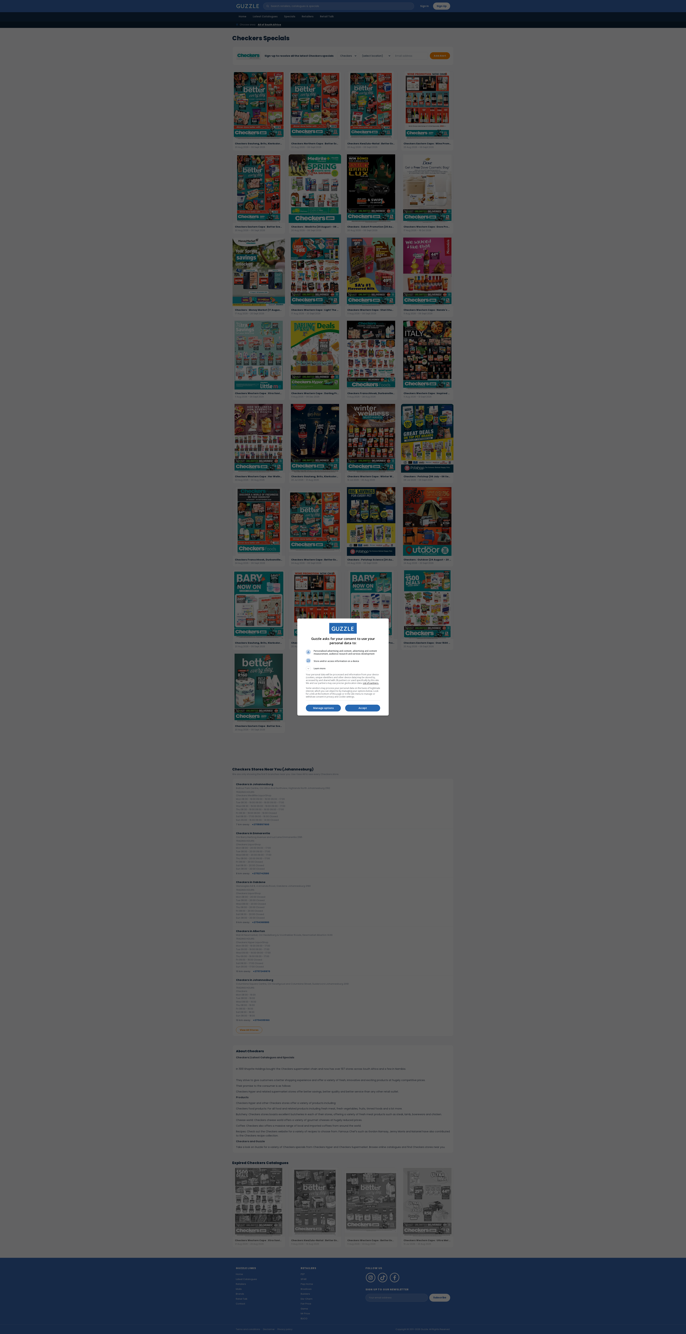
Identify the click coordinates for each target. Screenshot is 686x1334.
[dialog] (343, 667)
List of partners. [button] (371, 683)
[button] (343, 668)
